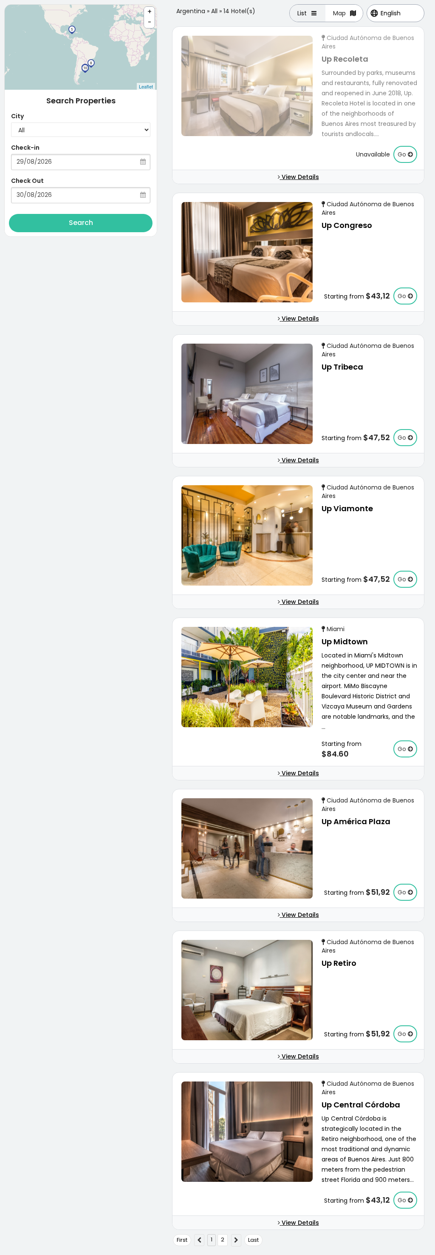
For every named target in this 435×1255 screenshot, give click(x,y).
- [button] (150, 22)
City (17, 116)
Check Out (27, 180)
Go (403, 154)
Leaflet (146, 86)
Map (339, 13)
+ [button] (149, 12)
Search (81, 223)
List (302, 13)
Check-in (25, 147)
